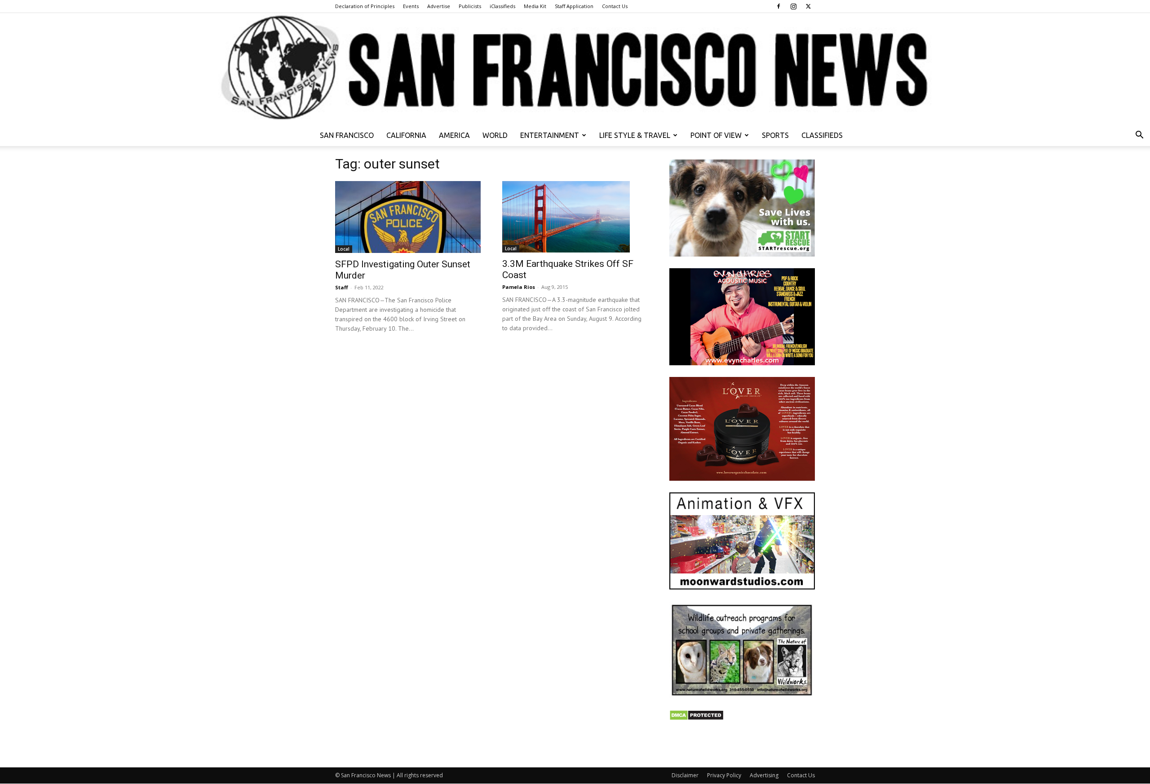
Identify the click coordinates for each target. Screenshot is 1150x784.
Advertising (764, 775)
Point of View (716, 135)
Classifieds (822, 135)
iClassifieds (502, 6)
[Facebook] (778, 6)
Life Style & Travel (634, 135)
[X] (808, 6)
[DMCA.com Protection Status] (696, 718)
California (406, 135)
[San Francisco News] (575, 68)
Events (411, 6)
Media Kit (535, 6)
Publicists (470, 6)
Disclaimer (685, 775)
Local (343, 249)
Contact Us (615, 6)
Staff (341, 287)
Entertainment (549, 135)
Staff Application (574, 6)
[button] (1139, 136)
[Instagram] (793, 6)
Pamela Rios (518, 286)
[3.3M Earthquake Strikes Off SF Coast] (575, 217)
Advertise (438, 6)
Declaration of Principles (364, 6)
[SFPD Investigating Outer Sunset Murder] (408, 217)
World (495, 135)
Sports (775, 135)
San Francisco (347, 135)
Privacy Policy (724, 775)
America (454, 135)
